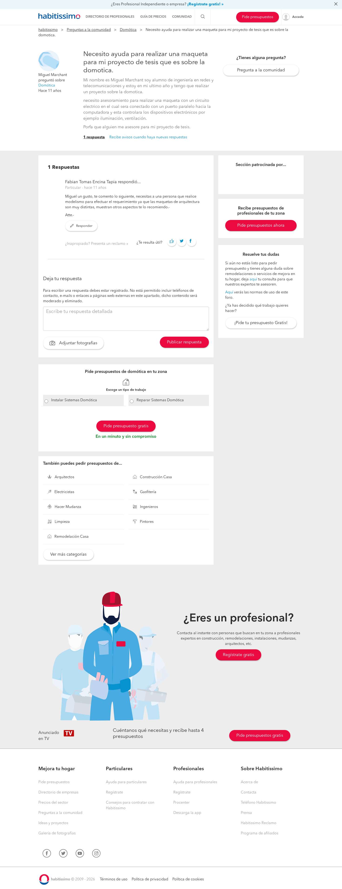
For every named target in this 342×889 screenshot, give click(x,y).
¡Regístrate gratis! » (205, 4)
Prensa (246, 813)
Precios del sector (53, 803)
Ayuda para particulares (126, 782)
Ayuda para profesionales (195, 782)
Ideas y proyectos (53, 823)
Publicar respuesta (184, 342)
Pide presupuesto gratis (126, 426)
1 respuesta (94, 137)
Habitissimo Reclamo (258, 823)
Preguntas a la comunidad (89, 30)
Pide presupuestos (257, 17)
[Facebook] (47, 854)
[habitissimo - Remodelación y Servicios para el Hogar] (59, 16)
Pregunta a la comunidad (261, 70)
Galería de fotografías (57, 833)
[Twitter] (63, 854)
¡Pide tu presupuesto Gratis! (261, 323)
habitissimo (48, 30)
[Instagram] (96, 854)
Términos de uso (113, 879)
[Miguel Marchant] (48, 61)
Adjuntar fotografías (77, 343)
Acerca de (249, 782)
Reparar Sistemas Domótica (160, 400)
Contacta (248, 792)
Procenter (181, 803)
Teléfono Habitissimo (258, 803)
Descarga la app (187, 813)
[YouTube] (80, 854)
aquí (253, 279)
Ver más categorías (68, 554)
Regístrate (114, 792)
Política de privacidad (150, 879)
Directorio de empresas (58, 792)
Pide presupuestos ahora (261, 225)
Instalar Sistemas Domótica (74, 400)
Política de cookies (188, 879)
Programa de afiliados (259, 833)
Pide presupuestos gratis (259, 735)
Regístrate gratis (238, 655)
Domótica (128, 30)
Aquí (229, 292)
